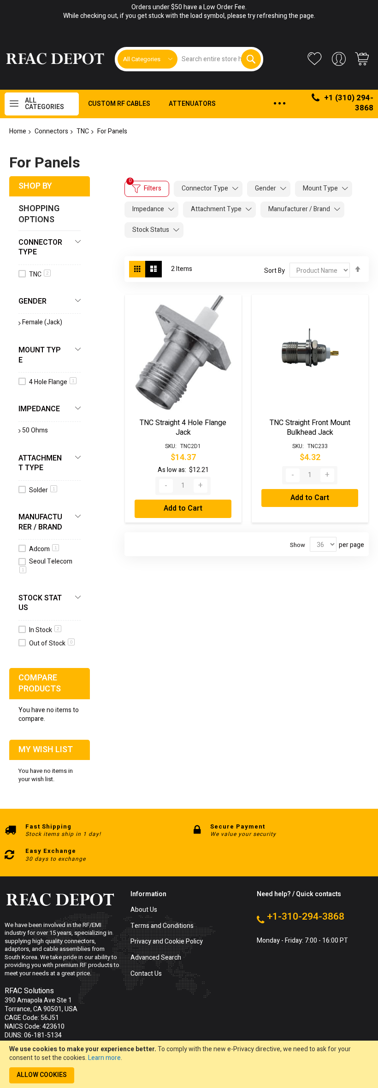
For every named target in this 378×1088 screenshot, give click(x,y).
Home (17, 131)
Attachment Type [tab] (216, 209)
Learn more (104, 1058)
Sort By (274, 271)
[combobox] (219, 59)
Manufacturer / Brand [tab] (299, 209)
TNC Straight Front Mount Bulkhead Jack (310, 427)
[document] (189, 1064)
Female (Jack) (42, 322)
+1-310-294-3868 (305, 916)
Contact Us (146, 974)
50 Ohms (35, 430)
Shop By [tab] (35, 186)
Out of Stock (51, 643)
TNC (83, 131)
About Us (143, 910)
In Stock (44, 630)
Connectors (51, 131)
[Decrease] (166, 486)
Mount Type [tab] (320, 188)
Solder (42, 490)
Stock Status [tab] (150, 230)
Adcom (43, 549)
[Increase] (200, 486)
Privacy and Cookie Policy (166, 942)
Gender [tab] (265, 188)
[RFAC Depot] (55, 59)
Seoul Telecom (47, 564)
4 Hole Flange (52, 382)
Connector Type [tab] (205, 188)
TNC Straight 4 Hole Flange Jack (183, 427)
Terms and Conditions (162, 926)
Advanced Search (155, 958)
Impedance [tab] (148, 209)
